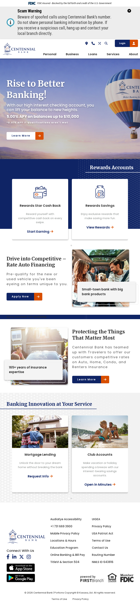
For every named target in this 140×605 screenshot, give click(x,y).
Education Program (64, 548)
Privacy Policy (101, 526)
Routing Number (103, 555)
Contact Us (100, 548)
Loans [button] (92, 54)
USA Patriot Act (102, 533)
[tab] (68, 245)
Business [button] (72, 54)
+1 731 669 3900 (61, 526)
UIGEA (96, 519)
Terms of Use (101, 540)
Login (122, 43)
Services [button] (113, 54)
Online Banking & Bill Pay (67, 555)
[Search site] (106, 43)
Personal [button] (49, 54)
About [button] (133, 54)
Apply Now (20, 296)
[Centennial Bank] (19, 48)
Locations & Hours (63, 540)
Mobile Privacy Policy (64, 533)
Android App (21, 578)
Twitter (21, 556)
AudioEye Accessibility (66, 519)
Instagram (29, 556)
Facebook (8, 556)
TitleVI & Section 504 (64, 562)
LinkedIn (14, 556)
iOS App (21, 568)
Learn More (21, 131)
